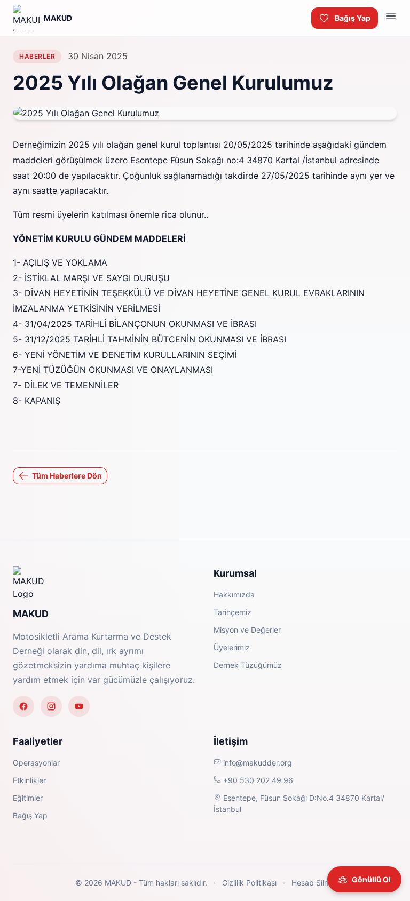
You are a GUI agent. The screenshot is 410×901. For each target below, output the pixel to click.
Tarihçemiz (232, 612)
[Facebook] (23, 706)
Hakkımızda (234, 594)
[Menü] (390, 18)
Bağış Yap (352, 17)
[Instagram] (51, 706)
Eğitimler (28, 797)
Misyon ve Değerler (247, 629)
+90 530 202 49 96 (257, 780)
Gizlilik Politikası (249, 882)
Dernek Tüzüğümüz (248, 664)
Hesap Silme (312, 882)
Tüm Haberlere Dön (67, 475)
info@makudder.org (256, 762)
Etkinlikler (29, 780)
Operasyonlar (36, 762)
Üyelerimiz (232, 647)
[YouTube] (79, 706)
